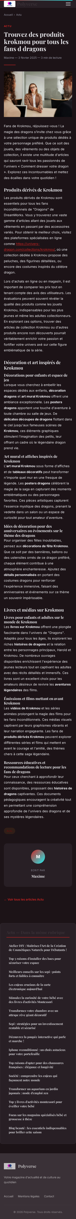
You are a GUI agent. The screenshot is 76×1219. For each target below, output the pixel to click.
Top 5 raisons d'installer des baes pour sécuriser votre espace (35, 961)
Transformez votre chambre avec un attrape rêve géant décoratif (33, 1013)
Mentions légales (28, 1196)
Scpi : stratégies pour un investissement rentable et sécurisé (36, 1026)
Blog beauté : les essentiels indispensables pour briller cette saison (37, 1130)
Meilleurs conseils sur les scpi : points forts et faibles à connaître (35, 974)
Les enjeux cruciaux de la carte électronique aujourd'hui (30, 987)
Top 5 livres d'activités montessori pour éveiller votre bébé (35, 1104)
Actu (19, 14)
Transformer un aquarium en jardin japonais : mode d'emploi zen (33, 1091)
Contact (49, 1196)
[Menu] (68, 4)
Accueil (8, 14)
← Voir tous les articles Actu (24, 899)
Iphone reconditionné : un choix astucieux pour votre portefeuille (37, 1052)
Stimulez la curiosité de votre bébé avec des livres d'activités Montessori (36, 1000)
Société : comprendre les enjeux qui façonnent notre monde (33, 1078)
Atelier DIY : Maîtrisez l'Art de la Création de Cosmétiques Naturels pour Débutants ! (38, 948)
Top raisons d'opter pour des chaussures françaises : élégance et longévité (36, 1065)
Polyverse (27, 4)
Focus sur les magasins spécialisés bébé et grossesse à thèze (37, 1117)
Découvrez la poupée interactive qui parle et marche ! (37, 1039)
